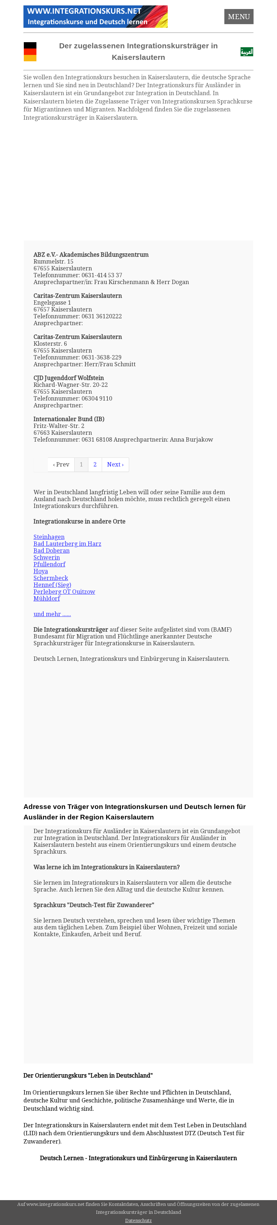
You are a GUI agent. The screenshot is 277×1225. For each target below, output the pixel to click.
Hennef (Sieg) (52, 584)
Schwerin (47, 557)
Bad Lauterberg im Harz (67, 543)
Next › (115, 464)
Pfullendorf (49, 564)
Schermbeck (51, 578)
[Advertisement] (139, 181)
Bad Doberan (52, 550)
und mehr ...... (52, 614)
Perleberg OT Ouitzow (64, 591)
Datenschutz (138, 1220)
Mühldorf (47, 598)
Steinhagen (49, 537)
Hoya (41, 571)
